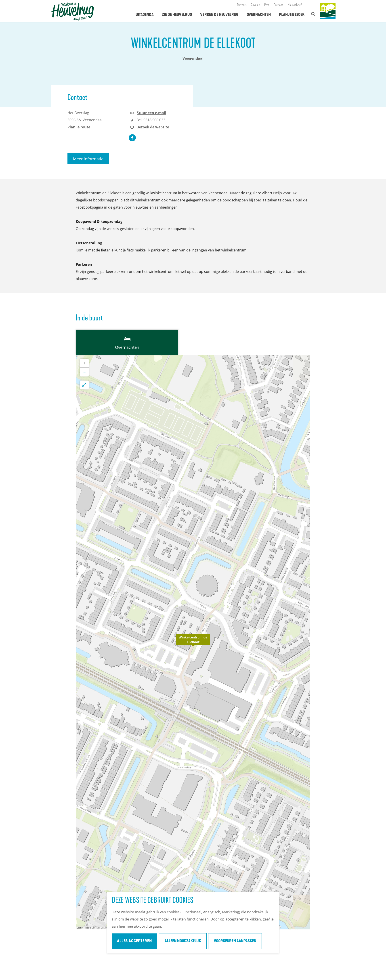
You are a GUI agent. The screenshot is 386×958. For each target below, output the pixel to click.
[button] (193, 642)
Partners (242, 5)
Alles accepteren (134, 941)
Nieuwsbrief (295, 5)
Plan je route (78, 127)
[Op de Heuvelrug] (328, 11)
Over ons (278, 5)
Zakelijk (255, 5)
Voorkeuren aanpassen (235, 941)
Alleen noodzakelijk (183, 941)
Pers (266, 5)
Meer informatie (88, 158)
